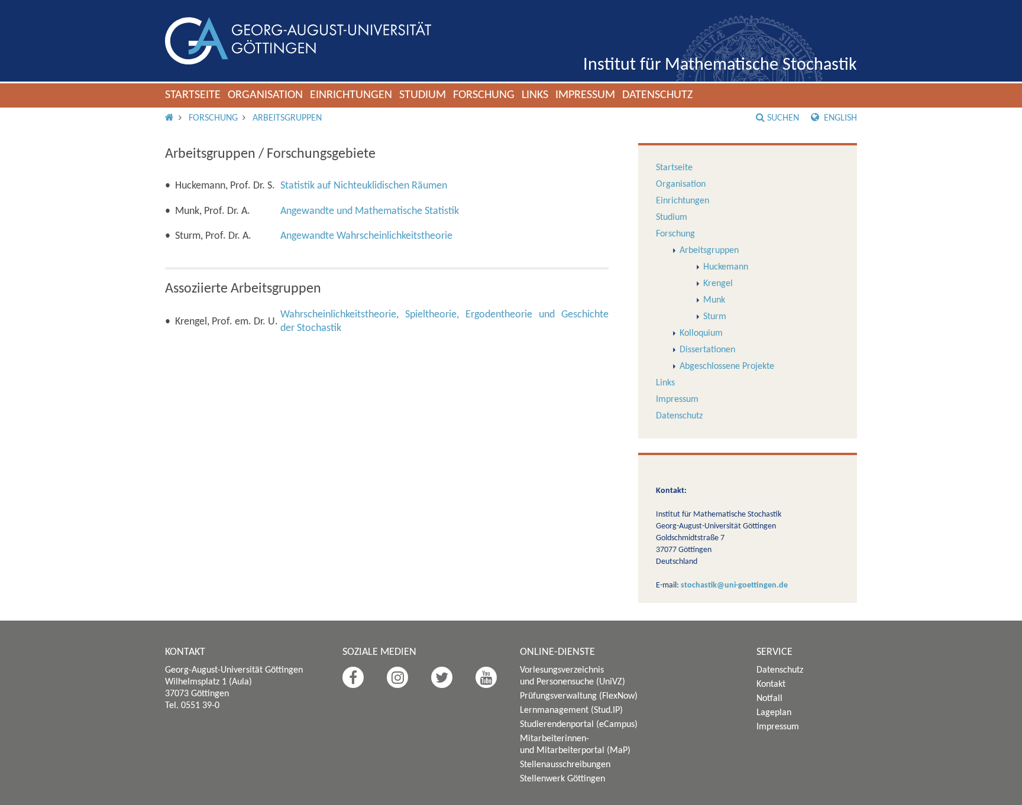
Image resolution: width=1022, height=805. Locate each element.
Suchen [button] (783, 118)
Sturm (714, 317)
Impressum (585, 95)
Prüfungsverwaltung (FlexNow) (579, 696)
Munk (714, 300)
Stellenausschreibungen (565, 765)
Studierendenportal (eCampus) (579, 724)
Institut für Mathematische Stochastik (720, 65)
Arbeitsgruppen (287, 118)
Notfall (769, 698)
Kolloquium (701, 333)
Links (535, 95)
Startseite (193, 95)
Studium (422, 95)
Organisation (265, 95)
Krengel (718, 283)
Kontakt (770, 684)
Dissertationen (707, 350)
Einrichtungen (351, 95)
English (839, 118)
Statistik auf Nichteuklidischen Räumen (363, 185)
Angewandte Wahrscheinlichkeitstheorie (366, 236)
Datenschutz (657, 95)
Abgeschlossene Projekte (727, 366)
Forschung (484, 95)
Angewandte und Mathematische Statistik (369, 211)
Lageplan (773, 713)
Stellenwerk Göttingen (562, 779)
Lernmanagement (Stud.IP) (571, 710)
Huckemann (725, 267)
